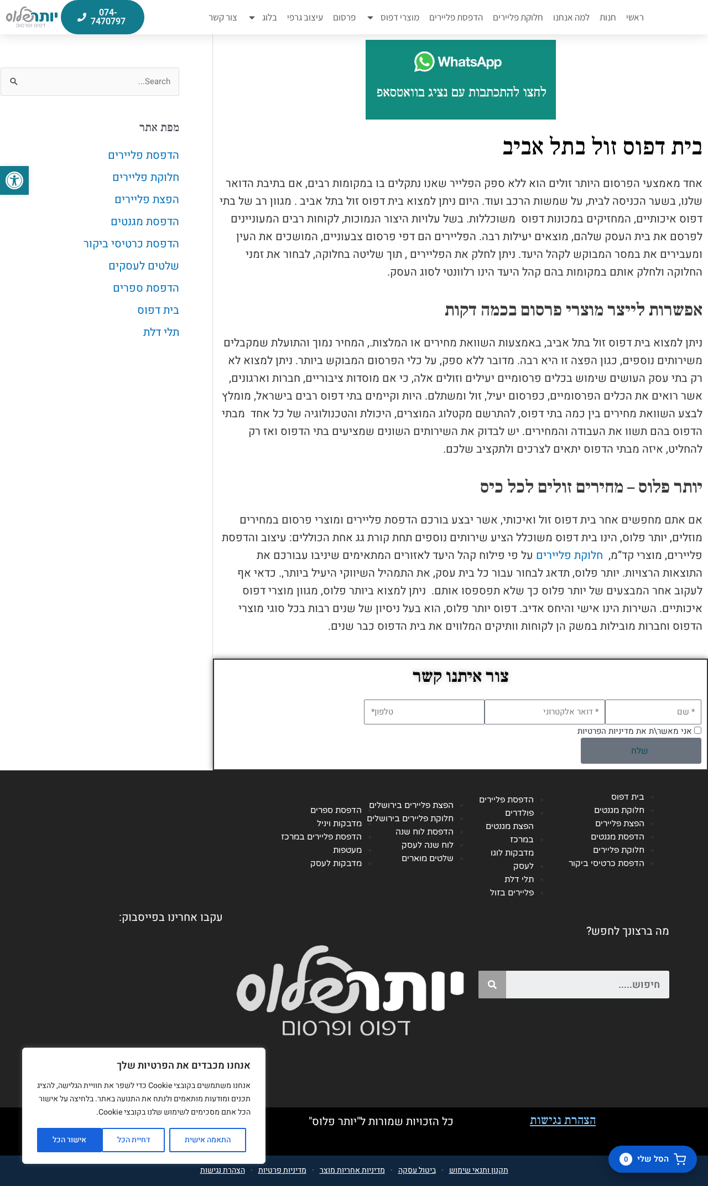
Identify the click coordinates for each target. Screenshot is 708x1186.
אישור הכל (69, 1140)
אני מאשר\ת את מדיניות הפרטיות (634, 731)
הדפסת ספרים (146, 288)
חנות (608, 17)
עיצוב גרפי (305, 17)
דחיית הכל (133, 1140)
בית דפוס (158, 310)
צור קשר (223, 17)
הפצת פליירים (146, 199)
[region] (144, 1106)
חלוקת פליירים (518, 17)
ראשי (635, 17)
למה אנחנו (571, 17)
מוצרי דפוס (400, 17)
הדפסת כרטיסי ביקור (131, 244)
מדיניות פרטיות (282, 1170)
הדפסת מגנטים (145, 222)
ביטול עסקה (417, 1170)
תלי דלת (161, 332)
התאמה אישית (208, 1140)
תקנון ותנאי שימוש (478, 1170)
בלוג (269, 17)
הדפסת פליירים (456, 17)
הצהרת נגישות (563, 1120)
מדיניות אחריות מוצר (352, 1170)
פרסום (344, 17)
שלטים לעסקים (143, 266)
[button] (14, 180)
